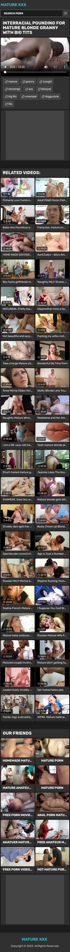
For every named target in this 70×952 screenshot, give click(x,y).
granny (30, 81)
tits (10, 104)
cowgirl (47, 81)
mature (12, 81)
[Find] (65, 13)
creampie (31, 96)
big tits (12, 96)
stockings (14, 89)
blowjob (46, 89)
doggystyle (52, 96)
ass (31, 89)
